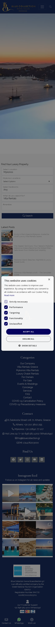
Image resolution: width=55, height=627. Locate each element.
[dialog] (27, 313)
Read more (9, 295)
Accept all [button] (28, 331)
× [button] (49, 279)
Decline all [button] (28, 339)
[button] (27, 345)
